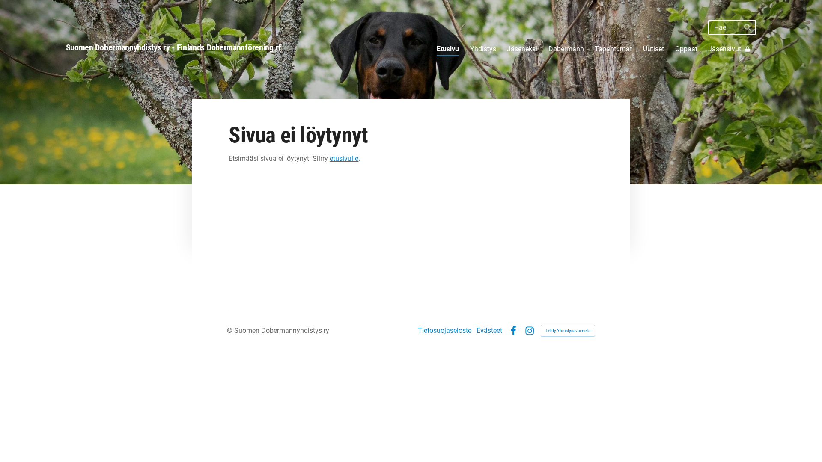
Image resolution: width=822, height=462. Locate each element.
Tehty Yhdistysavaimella (567, 330)
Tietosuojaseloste (444, 330)
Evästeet (489, 330)
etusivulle (344, 158)
